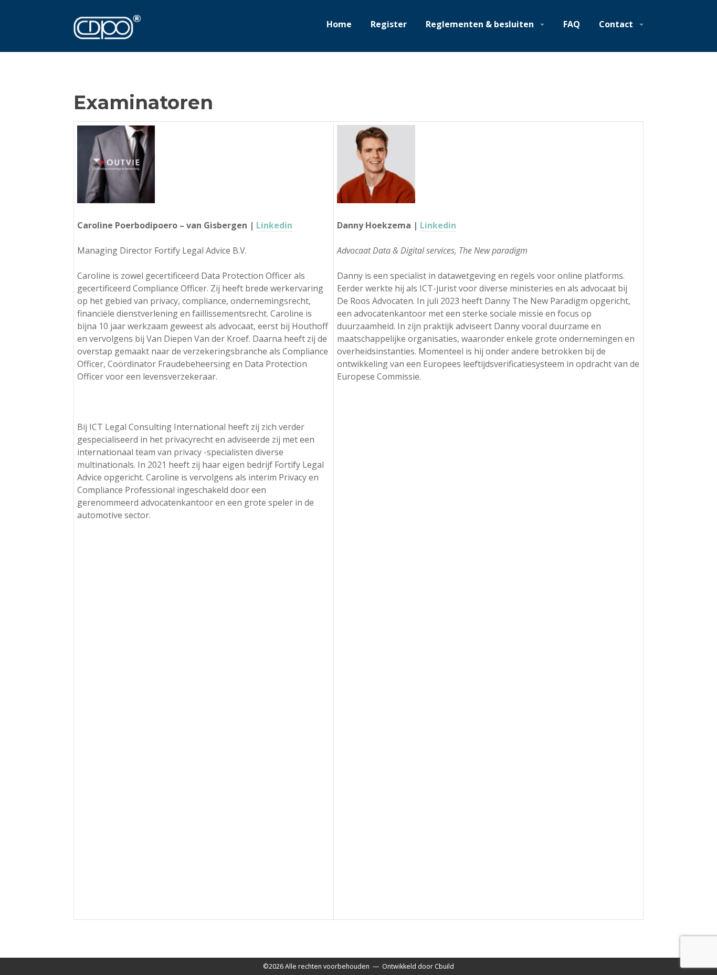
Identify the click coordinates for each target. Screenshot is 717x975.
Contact (616, 24)
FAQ (571, 24)
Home (339, 24)
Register (389, 24)
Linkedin (274, 225)
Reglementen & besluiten (480, 24)
